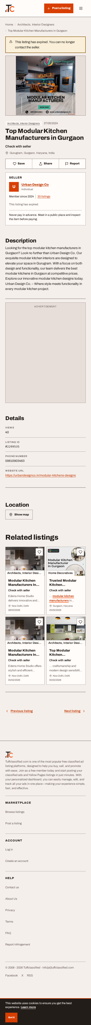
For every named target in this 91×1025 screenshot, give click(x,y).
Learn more (28, 1007)
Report (75, 163)
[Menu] (81, 8)
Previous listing (22, 711)
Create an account (16, 861)
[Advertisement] (45, 355)
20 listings (44, 196)
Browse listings (15, 812)
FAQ (8, 933)
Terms (9, 921)
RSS (30, 975)
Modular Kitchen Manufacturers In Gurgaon (22, 585)
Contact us (12, 887)
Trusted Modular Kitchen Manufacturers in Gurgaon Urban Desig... (63, 589)
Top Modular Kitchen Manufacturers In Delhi (63, 657)
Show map (21, 514)
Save (21, 163)
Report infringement (17, 944)
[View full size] (45, 86)
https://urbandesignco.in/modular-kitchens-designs (40, 475)
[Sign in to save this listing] (39, 552)
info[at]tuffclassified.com (58, 967)
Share (48, 163)
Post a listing (13, 823)
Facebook (11, 975)
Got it (11, 1017)
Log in (9, 849)
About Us (11, 898)
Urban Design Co (35, 184)
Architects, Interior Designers (23, 123)
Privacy (10, 910)
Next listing (72, 711)
